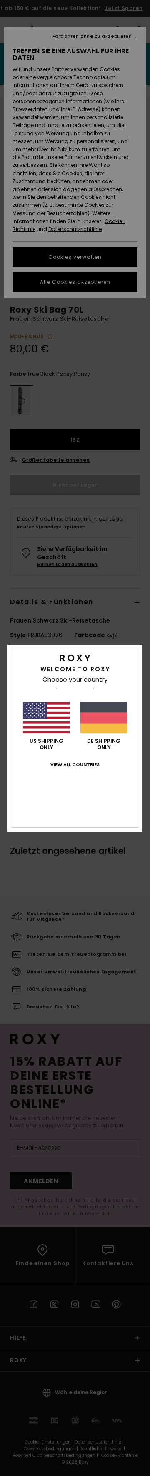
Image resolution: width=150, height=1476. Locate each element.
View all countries (75, 764)
